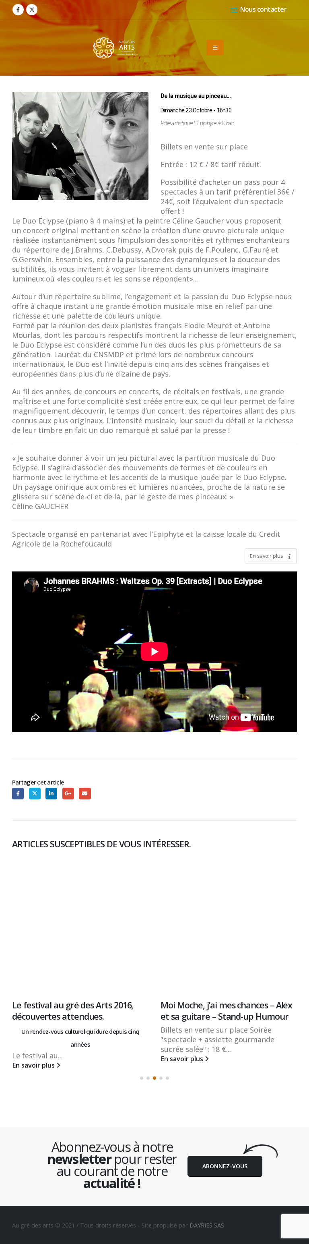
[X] (31, 9)
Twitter (35, 793)
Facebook (18, 793)
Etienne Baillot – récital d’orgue (220, 1005)
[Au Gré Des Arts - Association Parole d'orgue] (115, 48)
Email (85, 793)
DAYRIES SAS (207, 1219)
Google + (68, 793)
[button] (141, 1071)
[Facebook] (18, 9)
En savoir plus (267, 555)
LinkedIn (51, 793)
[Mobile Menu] (215, 47)
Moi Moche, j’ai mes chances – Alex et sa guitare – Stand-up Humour (78, 1010)
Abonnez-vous (224, 1159)
